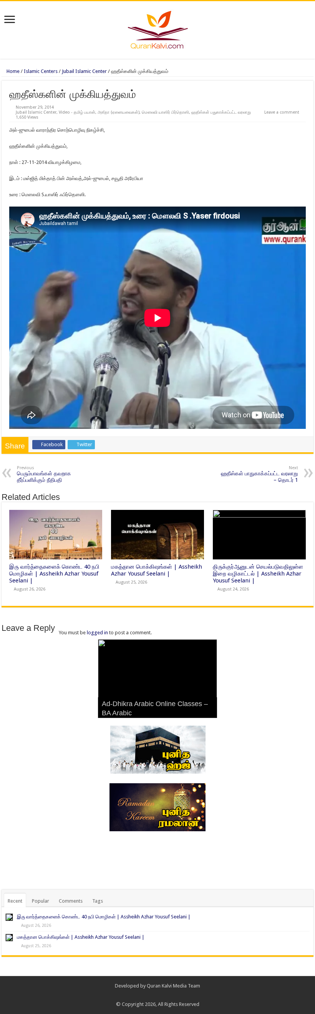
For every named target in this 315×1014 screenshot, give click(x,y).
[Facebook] (154, 995)
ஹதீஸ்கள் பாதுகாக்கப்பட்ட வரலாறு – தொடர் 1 (259, 474)
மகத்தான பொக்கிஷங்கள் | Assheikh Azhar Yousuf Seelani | (156, 570)
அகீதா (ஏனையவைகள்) (118, 112)
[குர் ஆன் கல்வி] (158, 28)
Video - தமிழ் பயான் (77, 112)
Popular (40, 901)
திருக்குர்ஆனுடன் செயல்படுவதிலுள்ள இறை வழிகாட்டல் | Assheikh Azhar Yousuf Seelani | (258, 573)
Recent (15, 901)
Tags (97, 901)
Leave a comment (281, 112)
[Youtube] (168, 995)
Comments (71, 901)
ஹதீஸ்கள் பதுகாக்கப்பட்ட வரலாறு (221, 112)
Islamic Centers (41, 71)
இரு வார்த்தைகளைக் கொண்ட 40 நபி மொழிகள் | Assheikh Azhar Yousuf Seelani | (54, 573)
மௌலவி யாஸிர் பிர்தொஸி (165, 112)
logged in (97, 632)
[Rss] (146, 995)
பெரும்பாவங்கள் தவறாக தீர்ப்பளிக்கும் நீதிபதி (44, 474)
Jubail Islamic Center (84, 71)
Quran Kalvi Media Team (173, 986)
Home (12, 71)
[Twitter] (161, 995)
